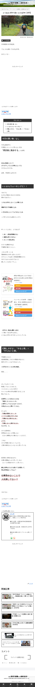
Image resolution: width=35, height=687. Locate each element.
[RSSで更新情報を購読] (14, 538)
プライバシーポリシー (17, 681)
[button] (31, 395)
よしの (12, 514)
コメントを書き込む (17, 657)
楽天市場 (18, 288)
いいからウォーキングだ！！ (14, 126)
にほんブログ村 (6, 114)
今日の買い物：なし (12, 124)
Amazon (18, 285)
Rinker (21, 282)
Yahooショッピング (21, 291)
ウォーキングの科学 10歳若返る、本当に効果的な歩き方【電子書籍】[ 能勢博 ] (23, 302)
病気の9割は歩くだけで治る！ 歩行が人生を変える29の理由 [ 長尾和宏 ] (23, 278)
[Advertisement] (17, 85)
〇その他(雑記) (6, 40)
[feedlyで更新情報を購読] (11, 538)
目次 (15, 120)
